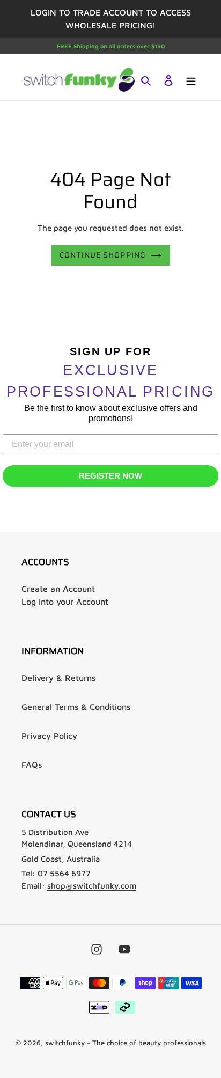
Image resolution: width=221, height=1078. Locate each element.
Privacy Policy (49, 735)
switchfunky (65, 1042)
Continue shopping (102, 255)
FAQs (31, 764)
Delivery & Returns (58, 678)
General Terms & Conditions (75, 707)
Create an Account (58, 588)
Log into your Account (64, 601)
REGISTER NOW (110, 475)
